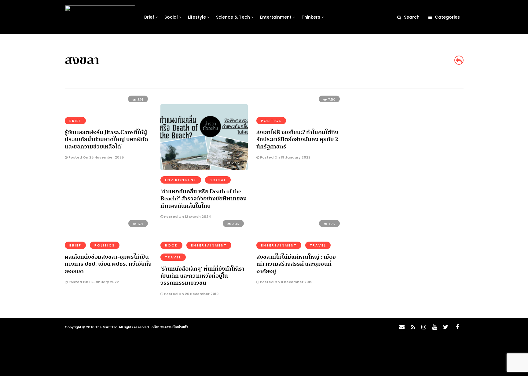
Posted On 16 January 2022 (93, 281)
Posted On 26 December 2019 (190, 293)
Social (171, 17)
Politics (271, 120)
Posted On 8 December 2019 (285, 281)
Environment (180, 179)
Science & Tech (233, 17)
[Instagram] (423, 327)
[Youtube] (434, 327)
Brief (149, 17)
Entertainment (276, 17)
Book (171, 245)
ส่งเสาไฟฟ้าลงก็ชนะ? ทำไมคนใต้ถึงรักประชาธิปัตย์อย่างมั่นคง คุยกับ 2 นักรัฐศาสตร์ (297, 139)
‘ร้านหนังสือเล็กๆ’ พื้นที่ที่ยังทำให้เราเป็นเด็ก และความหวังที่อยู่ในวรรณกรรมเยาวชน (202, 276)
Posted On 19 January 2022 (284, 157)
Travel (173, 257)
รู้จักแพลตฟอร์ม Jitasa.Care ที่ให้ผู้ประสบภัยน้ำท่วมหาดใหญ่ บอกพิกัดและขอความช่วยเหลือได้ (106, 139)
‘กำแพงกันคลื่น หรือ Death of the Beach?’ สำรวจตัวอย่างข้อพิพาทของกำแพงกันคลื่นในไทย (203, 199)
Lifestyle (197, 17)
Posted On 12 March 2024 (187, 216)
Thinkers (311, 17)
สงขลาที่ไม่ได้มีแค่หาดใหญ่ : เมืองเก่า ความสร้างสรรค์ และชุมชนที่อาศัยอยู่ (296, 264)
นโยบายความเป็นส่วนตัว (170, 326)
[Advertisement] (409, 142)
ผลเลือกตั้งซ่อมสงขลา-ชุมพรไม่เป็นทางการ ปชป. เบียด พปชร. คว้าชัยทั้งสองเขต (108, 264)
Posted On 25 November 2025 (96, 157)
